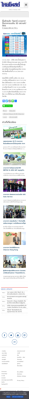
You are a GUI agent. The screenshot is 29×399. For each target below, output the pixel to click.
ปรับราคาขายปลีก (13, 117)
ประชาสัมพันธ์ (20, 361)
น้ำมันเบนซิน (12, 111)
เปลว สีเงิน (4, 353)
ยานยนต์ (3, 378)
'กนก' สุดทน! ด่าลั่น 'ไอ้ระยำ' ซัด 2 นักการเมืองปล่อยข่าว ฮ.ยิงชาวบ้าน (16, 293)
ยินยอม (8, 396)
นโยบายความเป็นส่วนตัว (17, 396)
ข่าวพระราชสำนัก (5, 361)
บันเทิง (3, 382)
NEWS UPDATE (6, 289)
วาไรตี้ (18, 353)
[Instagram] (24, 335)
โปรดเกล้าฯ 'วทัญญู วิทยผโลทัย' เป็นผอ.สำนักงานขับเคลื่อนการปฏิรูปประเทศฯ (16, 302)
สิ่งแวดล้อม (19, 366)
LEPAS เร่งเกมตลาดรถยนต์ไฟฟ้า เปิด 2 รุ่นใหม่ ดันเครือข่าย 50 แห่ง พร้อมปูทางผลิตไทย (17, 306)
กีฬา (18, 355)
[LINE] (14, 341)
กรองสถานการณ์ (21, 351)
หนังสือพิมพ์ (5, 363)
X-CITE (3, 376)
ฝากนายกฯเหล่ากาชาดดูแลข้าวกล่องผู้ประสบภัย (16, 297)
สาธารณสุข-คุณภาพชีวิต (7, 380)
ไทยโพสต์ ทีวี (4, 384)
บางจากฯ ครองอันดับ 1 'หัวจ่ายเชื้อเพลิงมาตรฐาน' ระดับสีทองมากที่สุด (14, 222)
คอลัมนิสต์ (4, 355)
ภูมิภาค (18, 363)
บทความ (4, 357)
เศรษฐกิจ (4, 359)
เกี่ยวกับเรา (19, 374)
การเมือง (4, 351)
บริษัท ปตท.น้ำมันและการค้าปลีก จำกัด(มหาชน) (13, 114)
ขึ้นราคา (5, 111)
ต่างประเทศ (4, 371)
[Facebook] (4, 335)
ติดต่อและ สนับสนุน (21, 376)
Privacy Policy (20, 380)
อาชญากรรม (4, 373)
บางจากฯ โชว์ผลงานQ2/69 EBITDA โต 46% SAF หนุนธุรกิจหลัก (13, 170)
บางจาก (5, 117)
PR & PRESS (20, 372)
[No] (27, 395)
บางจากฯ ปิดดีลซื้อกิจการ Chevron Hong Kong (11, 248)
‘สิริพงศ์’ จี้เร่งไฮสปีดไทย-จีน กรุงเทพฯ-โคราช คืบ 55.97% (14, 311)
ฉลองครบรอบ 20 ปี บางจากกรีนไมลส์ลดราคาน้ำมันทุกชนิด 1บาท (14, 142)
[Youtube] (17, 335)
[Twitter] (11, 335)
